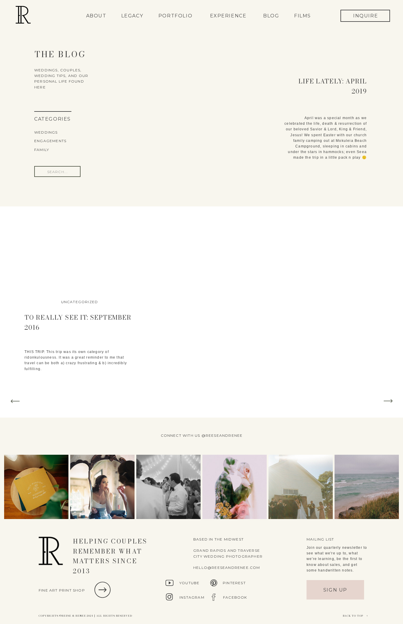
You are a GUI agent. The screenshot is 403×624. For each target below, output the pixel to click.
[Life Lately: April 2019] (202, 119)
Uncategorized (79, 302)
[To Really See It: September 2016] (79, 256)
